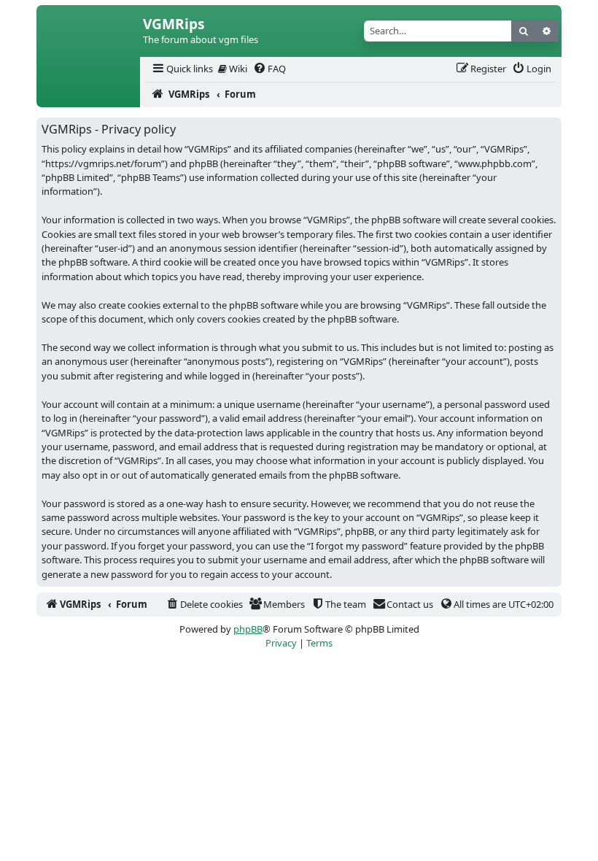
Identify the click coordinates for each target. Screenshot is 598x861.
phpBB (248, 629)
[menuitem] (181, 69)
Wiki (237, 68)
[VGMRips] (88, 95)
